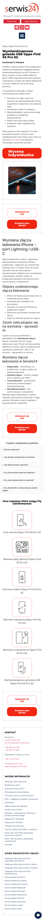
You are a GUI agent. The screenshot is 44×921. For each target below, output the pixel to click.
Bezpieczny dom (12, 785)
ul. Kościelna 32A (12, 740)
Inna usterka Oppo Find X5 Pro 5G (22, 532)
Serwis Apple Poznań (14, 898)
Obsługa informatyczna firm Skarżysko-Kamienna (18, 859)
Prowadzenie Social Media (17, 792)
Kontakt (8, 845)
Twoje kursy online (13, 809)
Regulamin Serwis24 (14, 819)
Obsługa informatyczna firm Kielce (21, 864)
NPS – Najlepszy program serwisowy (21, 799)
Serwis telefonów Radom (16, 884)
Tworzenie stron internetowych (19, 795)
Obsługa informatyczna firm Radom (21, 868)
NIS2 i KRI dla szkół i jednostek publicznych (19, 840)
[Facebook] (17, 27)
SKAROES (9, 802)
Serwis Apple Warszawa (16, 895)
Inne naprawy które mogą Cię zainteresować (22, 502)
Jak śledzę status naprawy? (16, 465)
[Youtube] (27, 27)
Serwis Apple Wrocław (15, 891)
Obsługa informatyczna (15, 781)
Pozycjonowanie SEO (14, 788)
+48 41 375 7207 (12, 759)
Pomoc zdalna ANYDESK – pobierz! (21, 829)
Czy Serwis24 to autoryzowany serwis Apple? (19, 489)
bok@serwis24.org (13, 764)
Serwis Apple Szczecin (15, 877)
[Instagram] (22, 27)
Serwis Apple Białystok (15, 888)
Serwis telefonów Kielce (16, 881)
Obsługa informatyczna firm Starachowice (18, 872)
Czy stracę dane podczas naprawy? (19, 472)
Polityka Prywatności (14, 826)
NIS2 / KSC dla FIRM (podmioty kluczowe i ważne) (19, 834)
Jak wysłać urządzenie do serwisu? (19, 457)
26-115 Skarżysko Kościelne (17, 743)
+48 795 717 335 (12, 750)
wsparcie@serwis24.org (16, 766)
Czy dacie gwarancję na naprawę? (19, 480)
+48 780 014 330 (12, 747)
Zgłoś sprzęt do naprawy (16, 806)
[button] (22, 36)
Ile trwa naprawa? (11, 449)
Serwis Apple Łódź (13, 909)
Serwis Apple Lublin (14, 905)
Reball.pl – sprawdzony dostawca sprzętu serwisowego (20, 814)
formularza (16, 140)
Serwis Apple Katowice (15, 902)
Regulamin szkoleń (14, 822)
